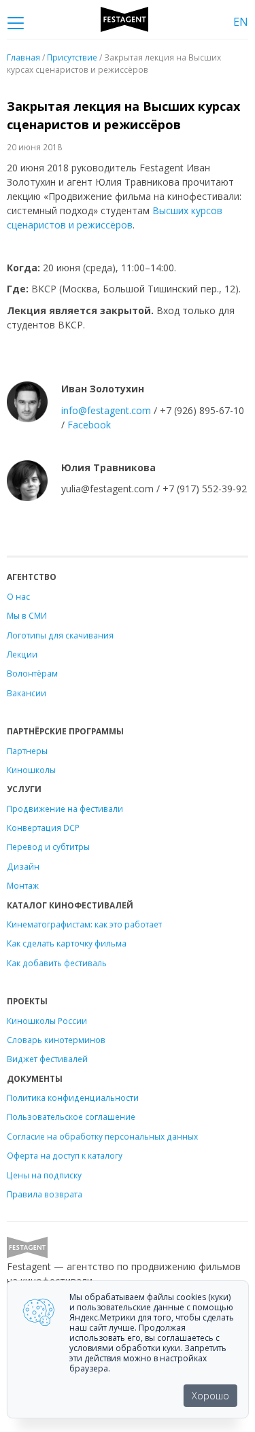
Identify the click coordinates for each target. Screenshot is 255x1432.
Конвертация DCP (43, 827)
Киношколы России (47, 1020)
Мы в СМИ (27, 615)
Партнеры (27, 750)
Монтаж (23, 885)
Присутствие (72, 57)
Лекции (22, 654)
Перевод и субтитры (48, 846)
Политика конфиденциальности (73, 1097)
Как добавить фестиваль (57, 962)
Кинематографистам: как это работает (84, 924)
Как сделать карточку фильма (66, 943)
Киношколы (31, 769)
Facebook (89, 424)
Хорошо (210, 1395)
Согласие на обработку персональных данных (102, 1136)
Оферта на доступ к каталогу (64, 1155)
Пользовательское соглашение (71, 1116)
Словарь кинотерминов (56, 1039)
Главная (23, 57)
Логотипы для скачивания (60, 635)
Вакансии (26, 692)
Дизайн (23, 866)
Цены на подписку (44, 1175)
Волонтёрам (32, 673)
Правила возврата (44, 1194)
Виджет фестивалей (47, 1058)
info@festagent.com (106, 410)
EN (240, 21)
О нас (18, 596)
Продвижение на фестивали (65, 808)
